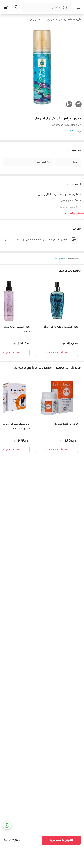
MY (72, 132)
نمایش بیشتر (76, 213)
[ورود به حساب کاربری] (16, 7)
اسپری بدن (35, 19)
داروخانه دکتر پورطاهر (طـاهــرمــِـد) (64, 19)
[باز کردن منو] (78, 7)
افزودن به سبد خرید (61, 840)
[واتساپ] (7, 825)
